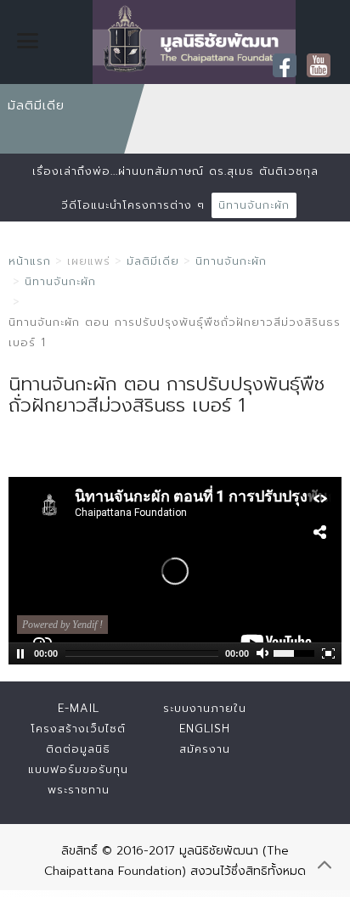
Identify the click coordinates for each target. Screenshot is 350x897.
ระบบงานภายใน (204, 708)
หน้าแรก (29, 261)
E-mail (78, 708)
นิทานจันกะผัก (254, 205)
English (204, 728)
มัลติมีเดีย (153, 261)
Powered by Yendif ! (62, 625)
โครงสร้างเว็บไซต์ (78, 728)
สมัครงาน (204, 749)
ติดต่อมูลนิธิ (78, 749)
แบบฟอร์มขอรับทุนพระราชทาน (78, 779)
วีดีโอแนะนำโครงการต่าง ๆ (133, 205)
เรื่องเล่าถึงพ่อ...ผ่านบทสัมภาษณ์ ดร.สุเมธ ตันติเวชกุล (175, 171)
